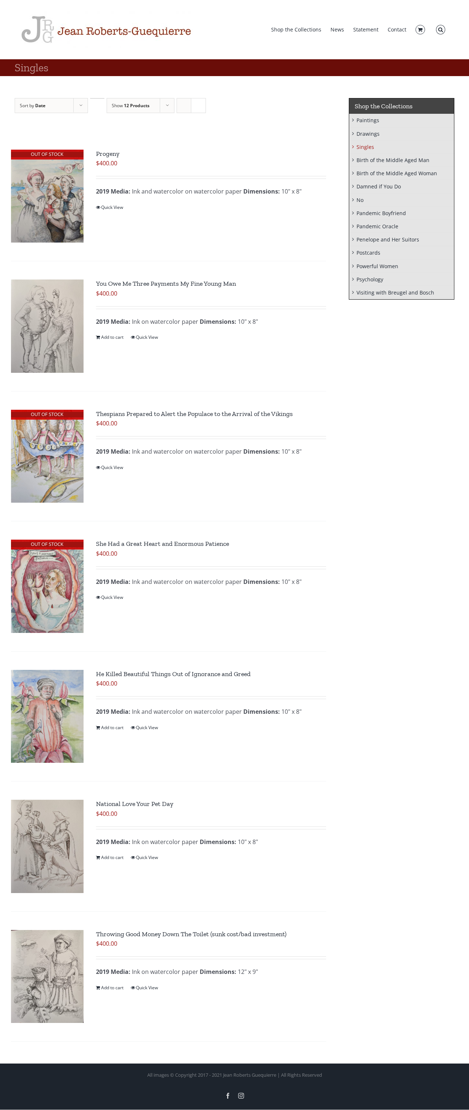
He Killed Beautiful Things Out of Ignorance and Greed (173, 674)
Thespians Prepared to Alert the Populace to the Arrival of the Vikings (194, 414)
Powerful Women (377, 266)
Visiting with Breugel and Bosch (395, 292)
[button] (440, 29)
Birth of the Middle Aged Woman (397, 173)
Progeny (108, 154)
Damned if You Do (379, 186)
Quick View (112, 207)
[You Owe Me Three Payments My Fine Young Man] (47, 326)
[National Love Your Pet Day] (47, 846)
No (360, 199)
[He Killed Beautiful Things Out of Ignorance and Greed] (47, 716)
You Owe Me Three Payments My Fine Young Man (166, 284)
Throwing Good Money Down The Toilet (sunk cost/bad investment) (191, 934)
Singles (365, 146)
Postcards (368, 252)
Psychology (370, 279)
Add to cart (112, 337)
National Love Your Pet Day (134, 804)
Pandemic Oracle (377, 226)
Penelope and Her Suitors (388, 239)
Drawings (368, 133)
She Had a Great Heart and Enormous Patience (162, 544)
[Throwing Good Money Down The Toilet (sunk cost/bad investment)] (47, 976)
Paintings (368, 120)
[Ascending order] (97, 98)
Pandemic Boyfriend (381, 213)
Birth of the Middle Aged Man (393, 160)
